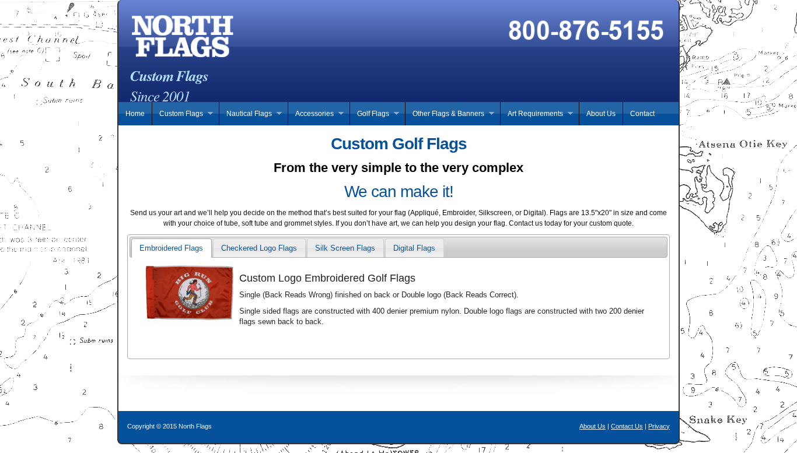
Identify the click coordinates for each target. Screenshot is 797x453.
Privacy (659, 426)
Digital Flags (414, 248)
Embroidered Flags (171, 248)
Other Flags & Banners (444, 114)
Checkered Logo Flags (259, 248)
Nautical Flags (245, 114)
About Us (601, 114)
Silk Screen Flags (345, 248)
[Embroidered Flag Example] (398, 268)
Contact (642, 114)
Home (135, 114)
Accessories (311, 114)
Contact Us (627, 426)
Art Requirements (531, 114)
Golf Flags (369, 114)
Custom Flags (177, 114)
